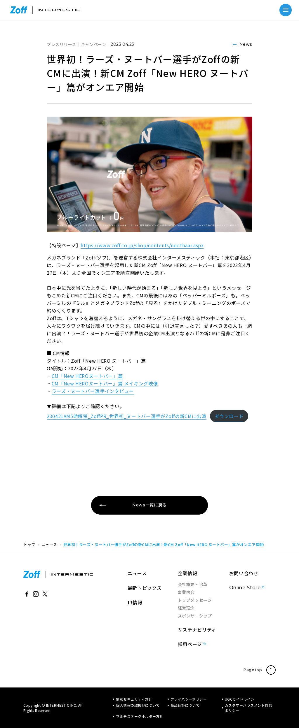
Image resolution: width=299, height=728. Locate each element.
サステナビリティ (197, 629)
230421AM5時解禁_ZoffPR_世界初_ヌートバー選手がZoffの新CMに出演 (126, 416)
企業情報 (187, 573)
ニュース (49, 544)
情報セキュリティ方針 (134, 699)
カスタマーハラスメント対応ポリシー (248, 708)
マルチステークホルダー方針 (139, 716)
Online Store (245, 587)
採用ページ (190, 644)
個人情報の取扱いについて (138, 705)
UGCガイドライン (239, 699)
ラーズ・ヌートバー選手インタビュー (93, 390)
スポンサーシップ (195, 616)
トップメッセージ (195, 600)
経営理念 (186, 608)
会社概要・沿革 (193, 584)
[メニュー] (285, 10)
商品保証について (185, 705)
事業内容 (186, 592)
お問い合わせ (243, 573)
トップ (29, 544)
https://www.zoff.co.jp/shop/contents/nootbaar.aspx (142, 245)
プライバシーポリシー (189, 699)
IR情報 (135, 602)
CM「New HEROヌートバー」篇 (87, 375)
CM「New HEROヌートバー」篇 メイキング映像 (105, 383)
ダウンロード (229, 416)
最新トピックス (144, 587)
